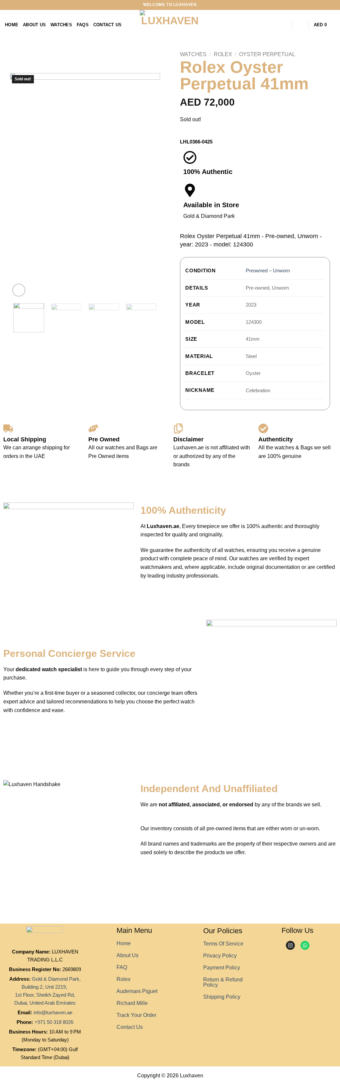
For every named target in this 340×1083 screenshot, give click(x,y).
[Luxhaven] (170, 25)
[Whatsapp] (304, 945)
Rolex (223, 54)
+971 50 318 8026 (54, 1022)
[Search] (284, 25)
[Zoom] (18, 290)
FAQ (122, 967)
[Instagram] (290, 945)
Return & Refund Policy (223, 982)
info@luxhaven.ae (53, 1012)
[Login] (300, 25)
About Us (34, 24)
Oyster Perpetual (267, 54)
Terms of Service (223, 944)
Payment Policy (221, 967)
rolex (123, 979)
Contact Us (107, 24)
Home (11, 24)
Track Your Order (136, 1015)
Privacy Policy (220, 955)
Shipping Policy (221, 997)
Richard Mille (132, 1003)
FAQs (83, 24)
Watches (61, 24)
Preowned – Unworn (268, 270)
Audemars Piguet (137, 991)
